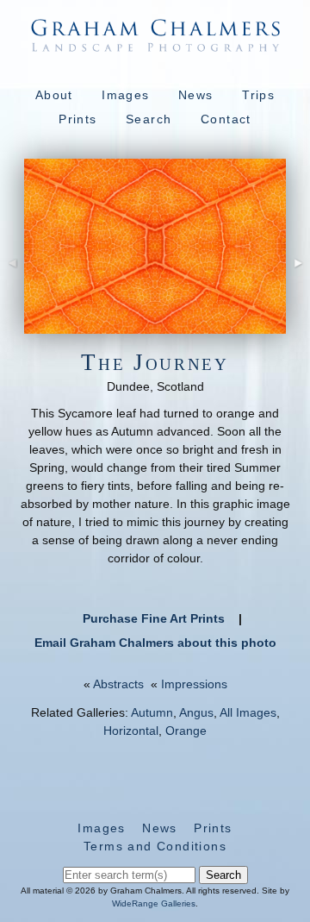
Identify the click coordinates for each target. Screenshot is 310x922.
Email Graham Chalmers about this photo (155, 642)
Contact (226, 119)
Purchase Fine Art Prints (154, 618)
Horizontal (130, 730)
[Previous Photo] (12, 284)
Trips (258, 95)
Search (148, 119)
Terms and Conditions (155, 846)
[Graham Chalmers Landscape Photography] (155, 43)
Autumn (152, 712)
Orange (186, 730)
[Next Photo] (298, 284)
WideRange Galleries (153, 903)
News (196, 95)
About (54, 95)
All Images (248, 712)
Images (125, 95)
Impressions (194, 684)
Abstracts (118, 684)
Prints (77, 119)
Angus (196, 712)
